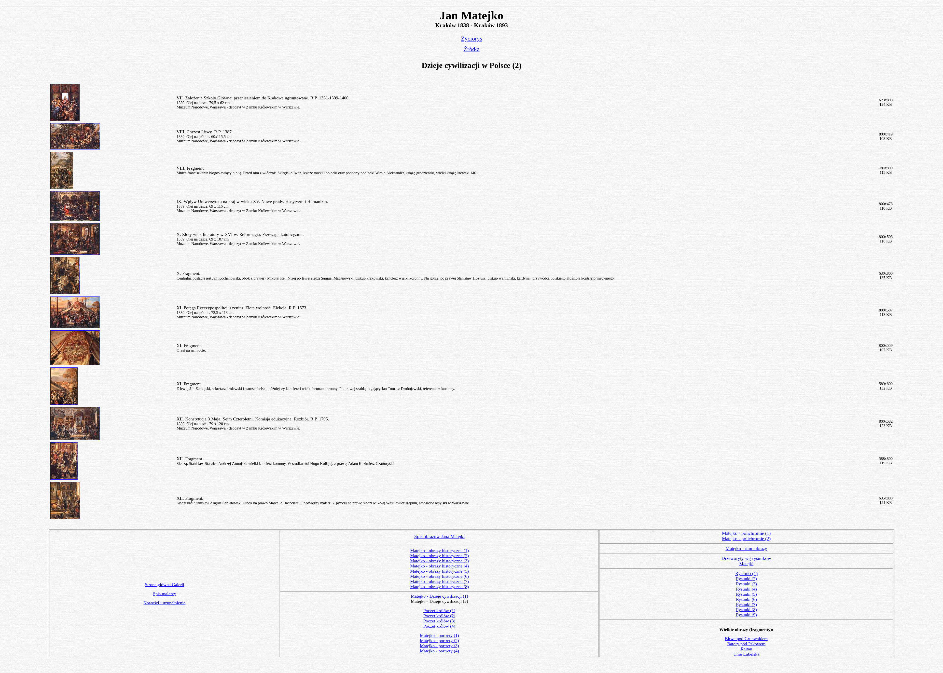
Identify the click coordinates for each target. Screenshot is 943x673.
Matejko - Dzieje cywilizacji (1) (439, 596)
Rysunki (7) (746, 604)
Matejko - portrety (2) (439, 640)
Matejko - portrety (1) (439, 635)
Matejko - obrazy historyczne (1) (439, 550)
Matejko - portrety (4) (439, 650)
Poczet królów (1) (439, 610)
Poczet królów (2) (439, 615)
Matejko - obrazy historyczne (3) (439, 560)
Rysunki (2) (746, 578)
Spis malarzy (164, 593)
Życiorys (471, 38)
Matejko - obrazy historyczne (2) (439, 555)
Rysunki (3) (746, 583)
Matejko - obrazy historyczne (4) (439, 566)
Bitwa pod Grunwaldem (746, 638)
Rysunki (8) (746, 609)
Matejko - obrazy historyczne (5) (439, 571)
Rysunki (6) (746, 599)
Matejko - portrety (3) (439, 645)
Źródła (472, 49)
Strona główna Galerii (164, 584)
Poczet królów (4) (439, 626)
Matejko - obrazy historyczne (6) (439, 576)
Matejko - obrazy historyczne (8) (439, 586)
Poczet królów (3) (439, 621)
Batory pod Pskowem (746, 643)
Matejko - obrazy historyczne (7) (439, 581)
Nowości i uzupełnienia (164, 602)
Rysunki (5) (746, 594)
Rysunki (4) (746, 589)
